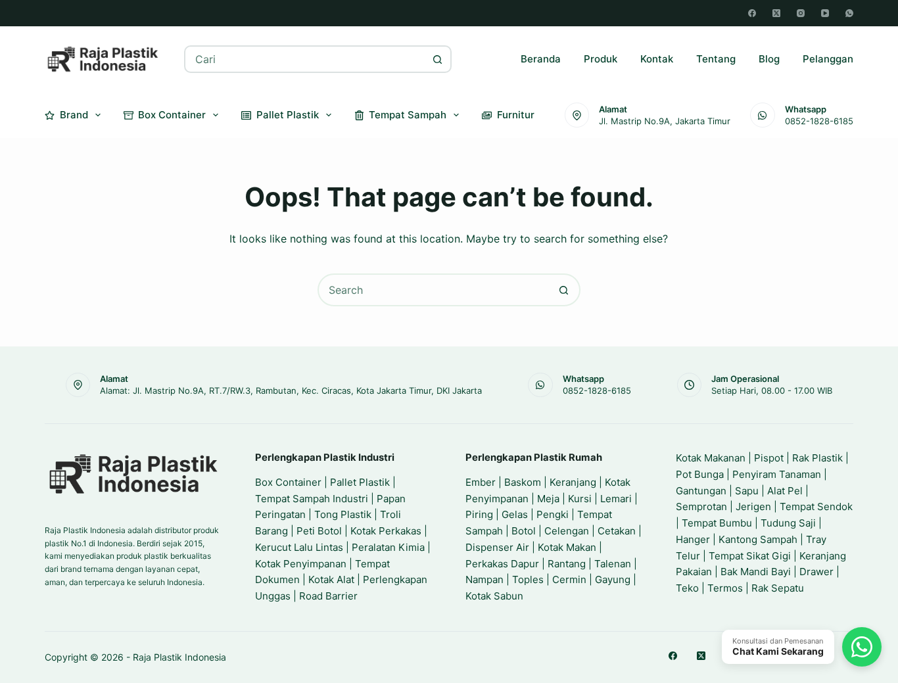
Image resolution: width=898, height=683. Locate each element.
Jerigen (753, 506)
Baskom (522, 482)
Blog (769, 59)
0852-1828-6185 (819, 121)
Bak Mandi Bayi (756, 571)
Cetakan (617, 531)
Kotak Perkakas (385, 531)
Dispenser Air (497, 547)
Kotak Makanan (710, 458)
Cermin (569, 579)
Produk (600, 59)
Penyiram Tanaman (776, 474)
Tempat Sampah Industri (311, 498)
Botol (523, 531)
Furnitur (515, 114)
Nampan (484, 579)
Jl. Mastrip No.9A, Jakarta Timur (664, 121)
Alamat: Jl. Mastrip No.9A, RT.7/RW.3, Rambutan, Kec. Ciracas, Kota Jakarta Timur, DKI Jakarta (291, 390)
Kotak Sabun (494, 596)
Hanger (693, 539)
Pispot (769, 458)
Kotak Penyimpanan (300, 563)
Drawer (816, 571)
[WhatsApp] (849, 13)
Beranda (541, 59)
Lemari (616, 498)
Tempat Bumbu (717, 523)
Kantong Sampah (758, 539)
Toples (528, 579)
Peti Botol (319, 531)
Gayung (612, 579)
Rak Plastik (817, 458)
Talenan (612, 563)
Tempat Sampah (407, 114)
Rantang (567, 563)
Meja (548, 498)
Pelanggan (828, 59)
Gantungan (701, 490)
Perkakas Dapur (502, 563)
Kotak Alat (331, 579)
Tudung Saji (788, 523)
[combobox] (305, 59)
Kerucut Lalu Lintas (299, 547)
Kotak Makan (567, 547)
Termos (725, 588)
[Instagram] (801, 13)
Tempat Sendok (816, 506)
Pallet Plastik (287, 114)
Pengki (552, 514)
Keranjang (573, 482)
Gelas (515, 514)
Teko (687, 588)
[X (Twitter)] (776, 13)
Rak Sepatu (777, 588)
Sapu (747, 490)
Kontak (656, 59)
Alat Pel (785, 490)
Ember (480, 482)
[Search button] (437, 59)
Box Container (172, 114)
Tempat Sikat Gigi (750, 556)
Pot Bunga (700, 474)
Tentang (716, 59)
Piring (479, 514)
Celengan (566, 531)
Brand (74, 114)
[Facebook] (752, 13)
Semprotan (701, 506)
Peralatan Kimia (388, 547)
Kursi (580, 498)
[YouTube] (825, 13)
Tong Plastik (342, 514)
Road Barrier (328, 596)
